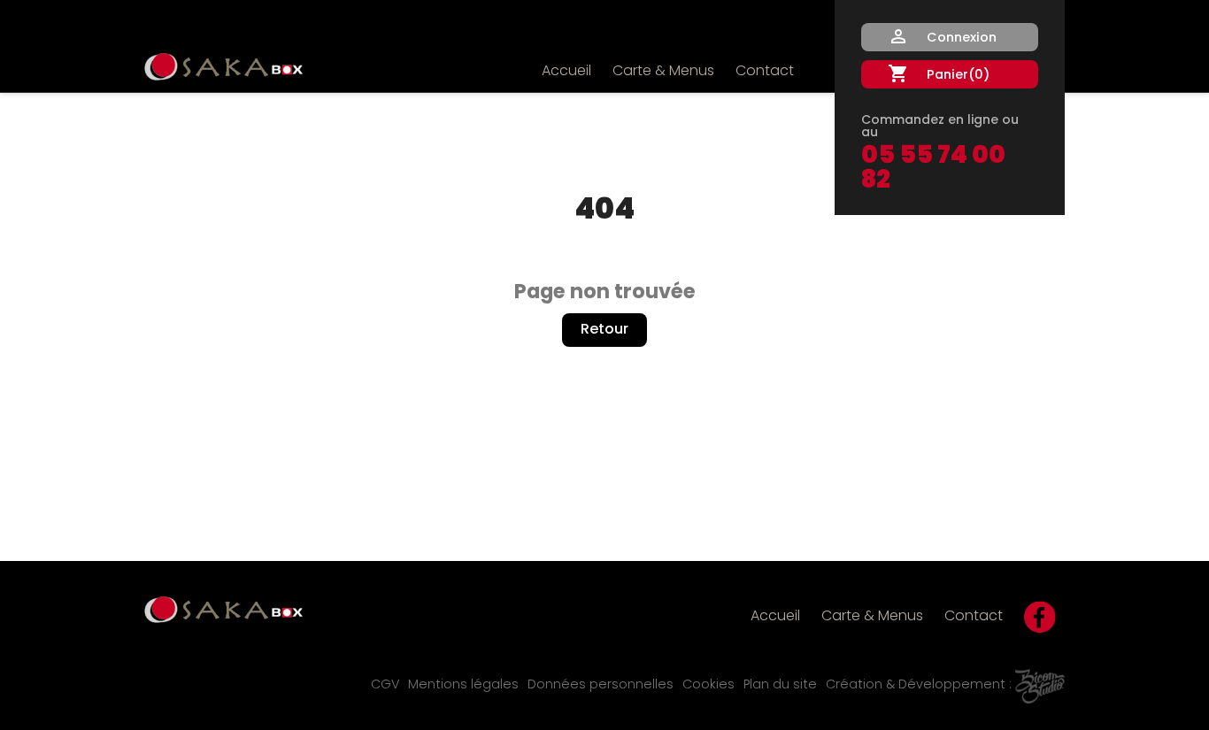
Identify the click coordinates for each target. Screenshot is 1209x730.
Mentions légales (463, 685)
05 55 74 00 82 (933, 169)
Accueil (566, 72)
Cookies (708, 685)
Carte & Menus (663, 72)
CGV (385, 685)
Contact (764, 72)
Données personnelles (600, 685)
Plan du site (780, 685)
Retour (604, 330)
